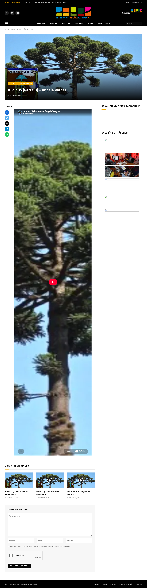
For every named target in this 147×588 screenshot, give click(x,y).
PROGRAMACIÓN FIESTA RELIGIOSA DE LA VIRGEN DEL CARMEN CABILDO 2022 (49, 2)
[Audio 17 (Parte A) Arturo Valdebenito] (50, 480)
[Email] (7, 123)
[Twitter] (7, 118)
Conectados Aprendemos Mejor (20, 83)
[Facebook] (7, 112)
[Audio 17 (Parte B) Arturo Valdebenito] (19, 480)
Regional (54, 23)
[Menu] (6, 23)
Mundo (90, 23)
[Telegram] (7, 129)
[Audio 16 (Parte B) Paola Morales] (81, 480)
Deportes (79, 23)
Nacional (66, 23)
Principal (41, 23)
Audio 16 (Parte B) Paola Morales (78, 493)
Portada (7, 29)
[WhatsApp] (7, 134)
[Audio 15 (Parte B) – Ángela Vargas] (73, 67)
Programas (103, 23)
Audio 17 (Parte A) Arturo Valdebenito (47, 493)
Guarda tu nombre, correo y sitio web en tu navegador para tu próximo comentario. (40, 546)
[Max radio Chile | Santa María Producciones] (73, 13)
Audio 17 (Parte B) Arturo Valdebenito (16, 493)
